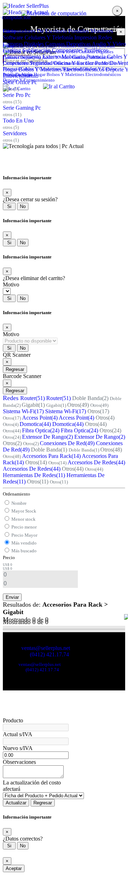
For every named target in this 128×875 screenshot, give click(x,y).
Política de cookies (88, 660)
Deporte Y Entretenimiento (29, 80)
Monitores (101, 31)
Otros (78, 405)
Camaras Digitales (96, 51)
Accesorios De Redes (96, 462)
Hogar (40, 74)
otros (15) (12, 101)
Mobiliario (112, 63)
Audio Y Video (56, 57)
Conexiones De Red (67, 443)
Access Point (40, 418)
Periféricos (41, 63)
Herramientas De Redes (34, 475)
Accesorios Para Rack (51, 456)
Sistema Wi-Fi (23, 411)
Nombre (19, 503)
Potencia (11, 68)
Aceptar (14, 868)
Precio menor (24, 527)
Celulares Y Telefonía (49, 37)
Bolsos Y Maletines (65, 74)
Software (13, 37)
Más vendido (24, 543)
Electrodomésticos (103, 74)
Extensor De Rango (47, 437)
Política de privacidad (54, 660)
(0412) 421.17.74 (49, 654)
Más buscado (24, 550)
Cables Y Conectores (41, 68)
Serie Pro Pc (17, 95)
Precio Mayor (24, 535)
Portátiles (78, 31)
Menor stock (23, 519)
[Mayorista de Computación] (64, 6)
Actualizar (16, 802)
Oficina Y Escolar (99, 68)
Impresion (85, 37)
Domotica (35, 424)
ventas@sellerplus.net (45, 648)
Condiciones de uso (19, 660)
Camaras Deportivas (22, 57)
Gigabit (33, 405)
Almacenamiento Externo (76, 63)
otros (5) (11, 89)
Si (9, 206)
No (23, 206)
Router (32, 398)
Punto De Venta (18, 74)
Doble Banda (90, 398)
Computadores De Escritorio (35, 31)
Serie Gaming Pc (22, 108)
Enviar (12, 597)
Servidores (15, 133)
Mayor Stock (23, 511)
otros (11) (12, 114)
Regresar (15, 369)
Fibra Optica (40, 430)
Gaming (79, 57)
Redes (105, 37)
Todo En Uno (18, 120)
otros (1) (11, 140)
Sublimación (100, 57)
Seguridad (71, 68)
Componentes (16, 63)
